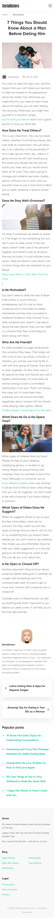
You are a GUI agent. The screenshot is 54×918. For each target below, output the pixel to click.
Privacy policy (8, 885)
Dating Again (35, 858)
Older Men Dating (10, 863)
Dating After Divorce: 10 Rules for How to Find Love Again (26, 765)
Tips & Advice (35, 863)
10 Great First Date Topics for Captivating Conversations (23, 738)
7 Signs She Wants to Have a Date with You (26, 793)
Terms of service (9, 890)
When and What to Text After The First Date (25, 276)
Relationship (7, 868)
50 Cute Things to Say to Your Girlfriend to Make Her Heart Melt (26, 779)
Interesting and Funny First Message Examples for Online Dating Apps (27, 751)
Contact (6, 895)
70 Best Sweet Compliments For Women (26, 410)
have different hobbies (15, 483)
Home (4, 15)
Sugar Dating (8, 858)
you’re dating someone (16, 119)
